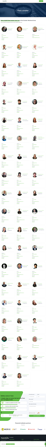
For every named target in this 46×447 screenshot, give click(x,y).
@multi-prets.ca (6, 347)
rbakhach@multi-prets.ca (5, 219)
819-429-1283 (4, 363)
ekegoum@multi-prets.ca (35, 146)
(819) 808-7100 (4, 71)
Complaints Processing (3, 440)
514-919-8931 (4, 144)
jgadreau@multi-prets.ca (35, 201)
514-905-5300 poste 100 (35, 35)
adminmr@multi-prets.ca (20, 37)
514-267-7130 (19, 272)
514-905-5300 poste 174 (5, 181)
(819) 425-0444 (19, 199)
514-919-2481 (34, 126)
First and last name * (32, 394)
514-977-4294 (19, 144)
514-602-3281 (19, 290)
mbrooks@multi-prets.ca (5, 274)
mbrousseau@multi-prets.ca (21, 219)
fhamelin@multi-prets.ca (35, 73)
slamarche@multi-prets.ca (20, 183)
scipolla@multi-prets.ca (20, 274)
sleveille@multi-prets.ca (20, 201)
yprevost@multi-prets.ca (35, 274)
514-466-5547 (34, 181)
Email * (38, 394)
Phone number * (31, 399)
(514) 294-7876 (19, 327)
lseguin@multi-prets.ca (5, 329)
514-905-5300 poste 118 (35, 345)
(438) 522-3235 (34, 217)
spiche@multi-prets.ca (5, 365)
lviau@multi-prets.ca (35, 55)
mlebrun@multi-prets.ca (5, 37)
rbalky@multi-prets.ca (35, 292)
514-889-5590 (19, 345)
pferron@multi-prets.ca (5, 183)
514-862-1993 (4, 53)
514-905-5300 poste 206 (20, 35)
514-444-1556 (19, 71)
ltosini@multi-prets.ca (20, 347)
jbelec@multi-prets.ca (5, 146)
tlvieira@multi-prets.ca (35, 219)
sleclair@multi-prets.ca (35, 256)
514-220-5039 (4, 290)
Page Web (18, 129)
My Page (33, 75)
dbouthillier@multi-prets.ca (20, 365)
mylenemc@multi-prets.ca (35, 128)
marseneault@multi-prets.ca (36, 365)
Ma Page (3, 39)
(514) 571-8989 (34, 327)
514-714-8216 (34, 71)
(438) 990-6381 (34, 144)
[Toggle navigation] (41, 1)
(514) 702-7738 (34, 363)
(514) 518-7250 (19, 363)
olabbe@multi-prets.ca (20, 128)
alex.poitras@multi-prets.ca (5, 201)
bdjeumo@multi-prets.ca (5, 292)
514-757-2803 (4, 327)
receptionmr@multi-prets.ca (36, 37)
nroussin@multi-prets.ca (35, 183)
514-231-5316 (34, 53)
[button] (1, 429)
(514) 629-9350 (4, 272)
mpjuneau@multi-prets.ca (20, 292)
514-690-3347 (4, 126)
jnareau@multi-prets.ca (20, 329)
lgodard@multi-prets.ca (5, 73)
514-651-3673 (34, 272)
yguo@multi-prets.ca (35, 329)
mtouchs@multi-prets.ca (5, 256)
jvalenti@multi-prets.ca (20, 73)
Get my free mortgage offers (36, 415)
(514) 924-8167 (19, 217)
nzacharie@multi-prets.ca (5, 128)
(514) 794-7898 (34, 254)
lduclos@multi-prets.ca (20, 110)
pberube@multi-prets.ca (5, 110)
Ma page (3, 203)
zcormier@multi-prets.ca (5, 55)
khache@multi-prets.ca (20, 146)
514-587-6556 (4, 35)
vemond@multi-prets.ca (35, 110)
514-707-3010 (34, 199)
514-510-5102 (19, 53)
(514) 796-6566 (19, 181)
